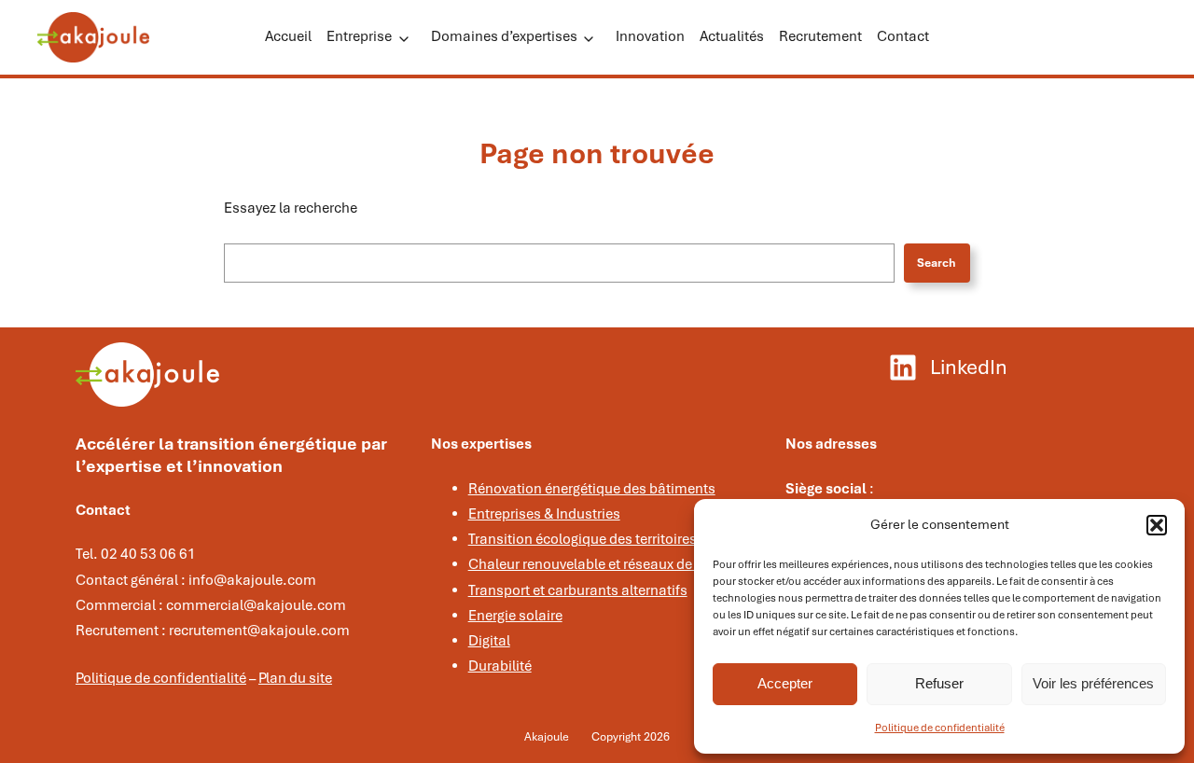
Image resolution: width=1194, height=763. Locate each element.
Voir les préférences (1093, 683)
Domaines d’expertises (504, 36)
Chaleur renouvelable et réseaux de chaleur (605, 564)
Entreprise (359, 36)
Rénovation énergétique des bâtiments (591, 488)
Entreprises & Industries (544, 514)
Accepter (784, 683)
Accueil (288, 36)
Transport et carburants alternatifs (577, 590)
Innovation (650, 36)
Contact (903, 36)
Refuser (939, 683)
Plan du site (295, 678)
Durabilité (500, 666)
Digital (489, 640)
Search (936, 263)
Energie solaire (515, 615)
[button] (1156, 525)
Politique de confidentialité (940, 727)
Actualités (732, 36)
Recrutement (820, 36)
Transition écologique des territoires (582, 539)
